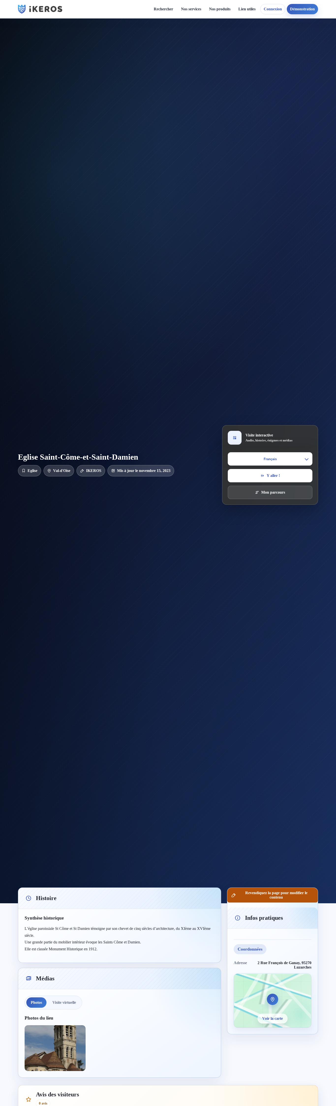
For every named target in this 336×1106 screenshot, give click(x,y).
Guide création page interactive (105, 39)
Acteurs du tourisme (202, 101)
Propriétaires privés (201, 110)
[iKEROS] (40, 9)
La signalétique (197, 63)
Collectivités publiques (203, 93)
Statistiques (251, 54)
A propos (210, 37)
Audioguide (194, 54)
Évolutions (155, 54)
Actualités (154, 37)
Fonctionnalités (254, 37)
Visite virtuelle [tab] (64, 1002)
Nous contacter (215, 46)
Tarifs (190, 71)
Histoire (152, 46)
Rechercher (163, 9)
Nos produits (219, 9)
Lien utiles (247, 9)
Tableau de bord (256, 46)
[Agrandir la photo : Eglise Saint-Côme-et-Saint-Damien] (55, 1048)
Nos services (191, 9)
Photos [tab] (36, 1002)
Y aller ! (273, 475)
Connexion (273, 9)
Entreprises (194, 118)
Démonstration (302, 9)
